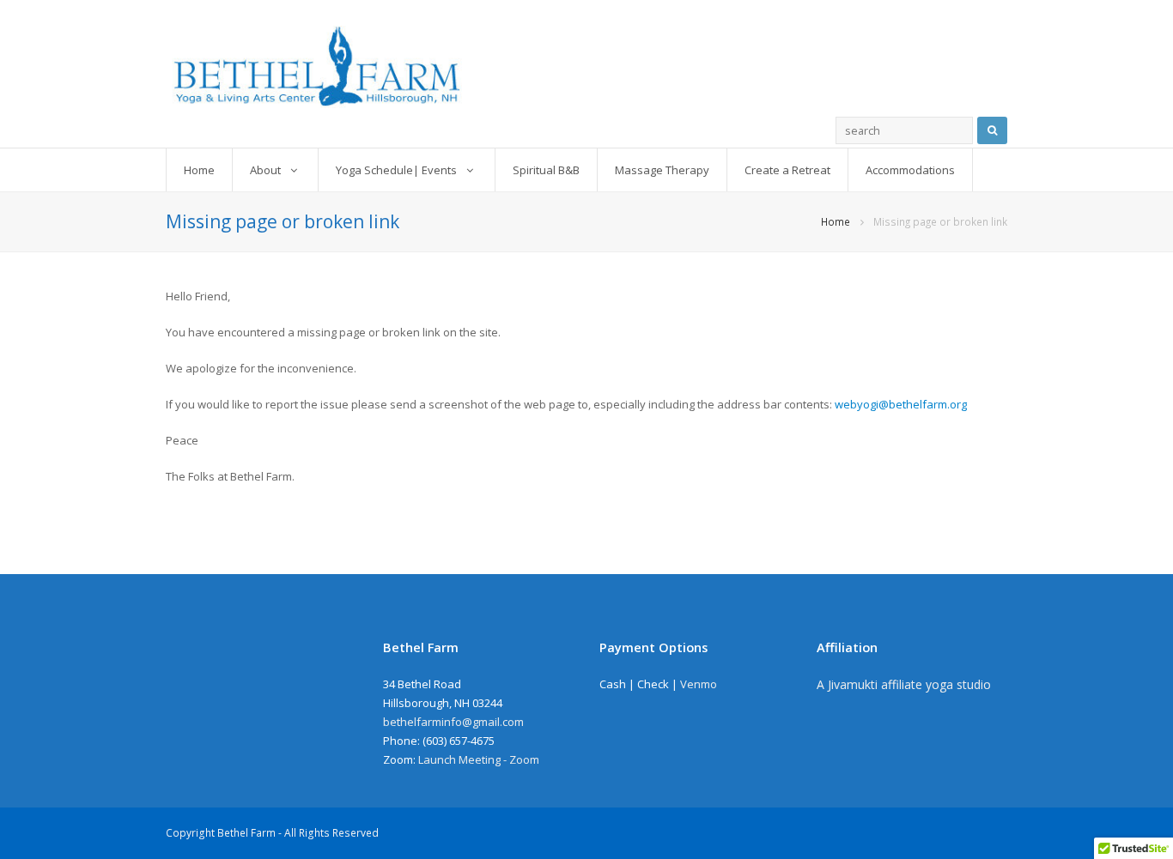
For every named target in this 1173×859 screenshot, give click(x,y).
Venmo (698, 684)
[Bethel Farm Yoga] (586, 67)
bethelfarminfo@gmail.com (453, 721)
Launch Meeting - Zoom (478, 759)
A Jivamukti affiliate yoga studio (904, 684)
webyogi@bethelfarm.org (901, 404)
